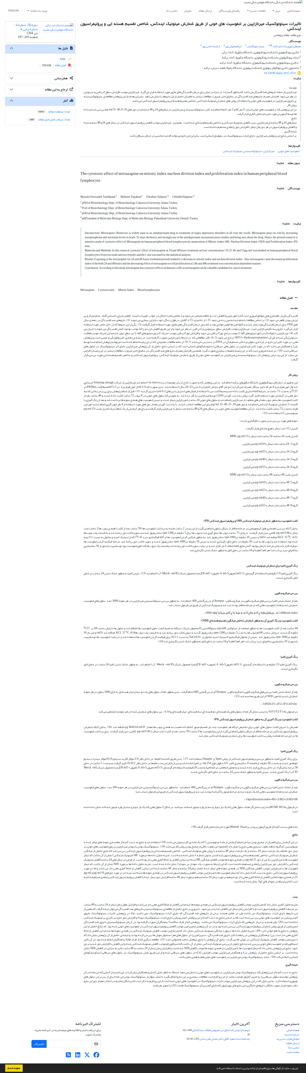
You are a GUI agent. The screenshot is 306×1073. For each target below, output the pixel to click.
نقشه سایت (292, 1052)
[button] (214, 1068)
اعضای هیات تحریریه (288, 1039)
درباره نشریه (292, 1034)
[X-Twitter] (87, 1056)
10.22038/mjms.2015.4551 (280, 73)
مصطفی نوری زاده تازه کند (287, 46)
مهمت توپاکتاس (255, 46)
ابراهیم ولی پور (233, 46)
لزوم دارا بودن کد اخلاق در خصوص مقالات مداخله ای (221, 1030)
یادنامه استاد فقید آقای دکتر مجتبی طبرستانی (224, 1039)
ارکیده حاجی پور (211, 46)
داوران (188, 11)
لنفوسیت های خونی (288, 151)
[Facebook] (96, 1056)
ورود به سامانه (38, 11)
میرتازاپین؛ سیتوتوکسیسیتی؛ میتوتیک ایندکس (248, 151)
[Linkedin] (77, 1056)
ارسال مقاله (205, 11)
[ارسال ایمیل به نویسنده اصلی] (271, 45)
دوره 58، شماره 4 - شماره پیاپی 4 (26, 27)
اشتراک (39, 1044)
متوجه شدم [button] (14, 1068)
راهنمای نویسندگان (229, 11)
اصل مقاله (286, 298)
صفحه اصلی (293, 11)
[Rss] (68, 1056)
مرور (277, 11)
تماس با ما (171, 11)
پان (246, 952)
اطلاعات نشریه (257, 11)
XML (63, 59)
